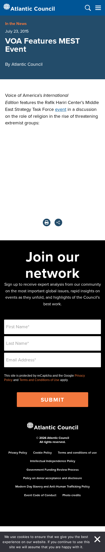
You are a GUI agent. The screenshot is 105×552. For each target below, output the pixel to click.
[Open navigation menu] (98, 8)
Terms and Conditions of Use (39, 380)
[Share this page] (58, 222)
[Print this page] (46, 222)
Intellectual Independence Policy (52, 461)
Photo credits (71, 495)
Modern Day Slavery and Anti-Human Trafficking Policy (52, 486)
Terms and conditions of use (77, 452)
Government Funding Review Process (53, 469)
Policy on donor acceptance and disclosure (52, 478)
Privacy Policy (17, 452)
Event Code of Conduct (40, 495)
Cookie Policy (42, 452)
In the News (16, 24)
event (60, 109)
